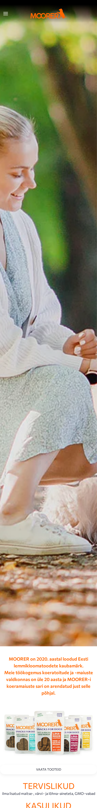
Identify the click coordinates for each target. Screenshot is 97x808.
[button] (5, 14)
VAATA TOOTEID (48, 769)
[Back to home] (48, 14)
